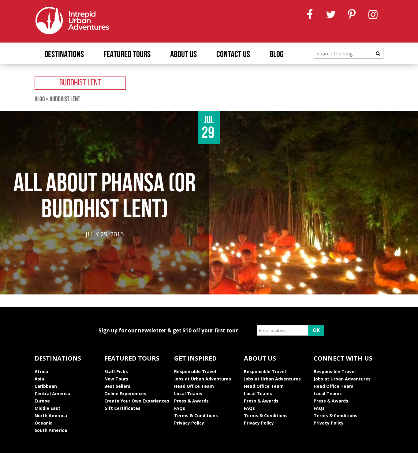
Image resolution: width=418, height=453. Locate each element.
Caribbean (46, 386)
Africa (41, 371)
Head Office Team (194, 386)
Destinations (64, 55)
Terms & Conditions (196, 415)
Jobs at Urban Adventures (202, 379)
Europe (42, 401)
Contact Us (233, 55)
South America (51, 430)
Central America (52, 393)
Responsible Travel (195, 371)
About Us (183, 55)
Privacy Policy (189, 423)
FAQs (179, 408)
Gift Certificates (122, 408)
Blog (277, 55)
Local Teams (188, 393)
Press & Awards (191, 401)
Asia (39, 379)
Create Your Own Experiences (136, 401)
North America (51, 415)
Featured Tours (127, 55)
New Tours (116, 379)
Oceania (44, 423)
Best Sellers (117, 386)
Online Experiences (125, 393)
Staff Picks (116, 371)
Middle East (47, 408)
